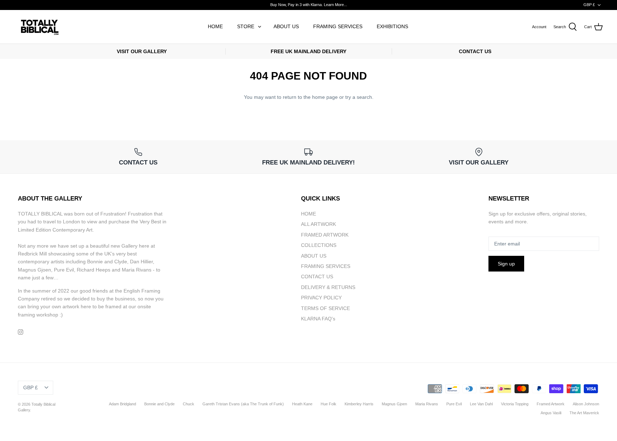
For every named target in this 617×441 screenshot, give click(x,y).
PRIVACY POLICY (321, 297)
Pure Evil (454, 404)
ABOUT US (286, 26)
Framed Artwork (551, 404)
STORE (245, 26)
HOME (215, 26)
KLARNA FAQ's (318, 318)
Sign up (506, 264)
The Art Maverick (584, 413)
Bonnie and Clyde (159, 404)
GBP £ (589, 4)
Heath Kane (302, 404)
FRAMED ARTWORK (324, 235)
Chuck (188, 404)
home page (325, 97)
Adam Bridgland (122, 404)
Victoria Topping (514, 404)
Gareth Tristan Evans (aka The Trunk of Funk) (243, 404)
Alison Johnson (586, 404)
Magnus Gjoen (394, 404)
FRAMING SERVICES (337, 26)
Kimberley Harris (359, 404)
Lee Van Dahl (481, 404)
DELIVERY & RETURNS (328, 287)
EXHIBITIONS (392, 26)
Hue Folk (328, 404)
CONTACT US (317, 276)
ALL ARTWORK (318, 224)
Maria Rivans (426, 404)
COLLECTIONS (318, 245)
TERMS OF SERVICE (325, 308)
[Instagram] (20, 332)
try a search (358, 97)
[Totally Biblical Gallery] (39, 26)
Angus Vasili (551, 413)
